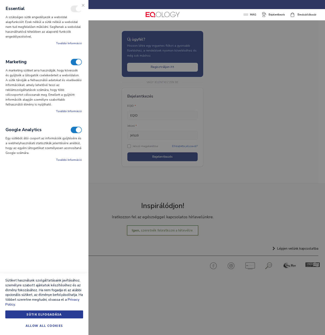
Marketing (76, 62)
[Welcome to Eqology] (162, 14)
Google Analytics (76, 130)
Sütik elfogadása (44, 314)
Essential (76, 9)
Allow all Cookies (44, 326)
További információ (69, 43)
